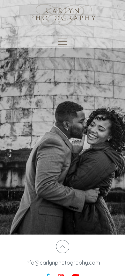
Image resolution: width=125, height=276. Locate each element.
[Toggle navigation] (62, 41)
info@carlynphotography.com (62, 262)
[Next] (115, 118)
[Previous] (10, 118)
